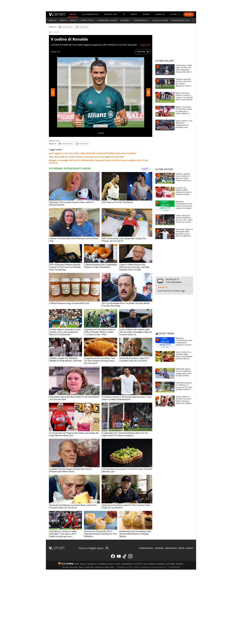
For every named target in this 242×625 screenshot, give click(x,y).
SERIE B (63, 20)
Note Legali (74, 567)
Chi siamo (65, 567)
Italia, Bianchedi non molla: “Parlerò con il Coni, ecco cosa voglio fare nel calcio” (86, 156)
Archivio (189, 548)
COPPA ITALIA (87, 20)
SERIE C (74, 20)
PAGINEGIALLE (92, 564)
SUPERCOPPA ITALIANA (182, 20)
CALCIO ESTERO (160, 20)
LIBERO (76, 564)
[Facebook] (113, 558)
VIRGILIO (83, 564)
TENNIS (146, 14)
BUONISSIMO (170, 564)
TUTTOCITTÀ (138, 564)
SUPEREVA (179, 564)
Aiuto (112, 567)
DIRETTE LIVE (110, 14)
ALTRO (174, 14)
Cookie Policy (89, 567)
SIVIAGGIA (151, 564)
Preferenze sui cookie (102, 567)
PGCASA (117, 564)
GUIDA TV (160, 14)
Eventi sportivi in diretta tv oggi (171, 290)
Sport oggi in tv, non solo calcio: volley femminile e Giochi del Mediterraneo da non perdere (92, 153)
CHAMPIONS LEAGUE (107, 20)
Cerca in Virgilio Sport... (91, 548)
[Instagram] (130, 558)
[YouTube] (119, 558)
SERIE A (52, 20)
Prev (53, 92)
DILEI (145, 564)
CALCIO (72, 14)
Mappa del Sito (171, 548)
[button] (193, 20)
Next (148, 92)
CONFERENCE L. (142, 20)
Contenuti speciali (146, 548)
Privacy (81, 567)
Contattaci (159, 548)
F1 (124, 14)
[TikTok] (125, 558)
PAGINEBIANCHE (127, 564)
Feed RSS (181, 548)
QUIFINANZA (160, 564)
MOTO (134, 14)
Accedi (189, 14)
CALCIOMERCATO (90, 14)
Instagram (103, 126)
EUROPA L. (125, 20)
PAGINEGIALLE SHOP (106, 564)
